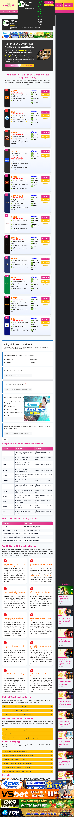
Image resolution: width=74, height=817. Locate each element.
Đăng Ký (49, 2)
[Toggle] (51, 706)
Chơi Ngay (12, 65)
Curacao (32, 575)
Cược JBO (48, 5)
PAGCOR (38, 575)
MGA (42, 575)
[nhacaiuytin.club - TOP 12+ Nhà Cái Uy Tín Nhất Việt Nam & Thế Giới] (8, 5)
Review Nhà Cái (16, 11)
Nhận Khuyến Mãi (27, 65)
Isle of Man (48, 575)
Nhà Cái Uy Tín (6, 11)
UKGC (31, 577)
